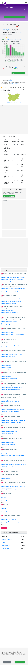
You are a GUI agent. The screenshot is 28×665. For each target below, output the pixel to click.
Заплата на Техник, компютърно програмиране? (12, 345)
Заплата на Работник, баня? (7, 452)
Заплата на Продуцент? (6, 488)
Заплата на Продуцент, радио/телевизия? (11, 489)
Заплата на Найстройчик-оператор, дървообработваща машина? (9, 322)
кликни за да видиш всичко (19, 73)
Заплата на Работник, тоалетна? (8, 453)
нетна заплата (10, 80)
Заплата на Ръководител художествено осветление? (13, 486)
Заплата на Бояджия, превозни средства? (11, 389)
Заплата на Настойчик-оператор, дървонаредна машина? (12, 325)
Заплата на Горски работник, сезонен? (10, 401)
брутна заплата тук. (15, 83)
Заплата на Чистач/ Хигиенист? (8, 457)
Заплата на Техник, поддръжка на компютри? (11, 346)
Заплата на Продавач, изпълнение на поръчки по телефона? (12, 507)
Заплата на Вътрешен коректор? (8, 303)
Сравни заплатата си (9, 196)
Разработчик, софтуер (7, 545)
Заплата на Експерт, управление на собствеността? (13, 420)
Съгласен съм (19, 661)
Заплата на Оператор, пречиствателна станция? (12, 279)
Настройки (7, 661)
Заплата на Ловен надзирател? (8, 444)
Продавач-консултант (7, 539)
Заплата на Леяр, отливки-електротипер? (11, 298)
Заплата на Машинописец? (7, 332)
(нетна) (21, 32)
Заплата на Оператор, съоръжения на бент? (11, 281)
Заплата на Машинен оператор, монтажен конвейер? (13, 499)
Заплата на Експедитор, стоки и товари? (10, 312)
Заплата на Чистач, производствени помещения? (12, 455)
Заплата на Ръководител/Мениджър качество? (12, 423)
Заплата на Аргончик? (6, 367)
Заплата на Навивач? (6, 478)
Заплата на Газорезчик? (6, 369)
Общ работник (5, 548)
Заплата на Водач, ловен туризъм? (9, 378)
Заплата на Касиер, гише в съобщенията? (11, 411)
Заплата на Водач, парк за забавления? (10, 380)
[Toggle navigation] (26, 2)
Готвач (3, 542)
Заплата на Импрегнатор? (7, 358)
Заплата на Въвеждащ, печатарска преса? (11, 301)
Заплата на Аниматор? (6, 376)
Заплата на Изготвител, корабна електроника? (12, 467)
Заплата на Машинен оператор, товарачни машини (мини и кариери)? (13, 289)
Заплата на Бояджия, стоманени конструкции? (12, 387)
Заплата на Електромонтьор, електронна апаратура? (13, 464)
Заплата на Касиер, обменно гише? (9, 412)
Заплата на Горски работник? (8, 400)
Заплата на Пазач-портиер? (7, 442)
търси (14, 17)
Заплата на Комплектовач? (7, 476)
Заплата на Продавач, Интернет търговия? (11, 510)
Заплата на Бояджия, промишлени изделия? (11, 390)
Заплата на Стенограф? (6, 336)
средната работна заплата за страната (15, 39)
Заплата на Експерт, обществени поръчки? (11, 422)
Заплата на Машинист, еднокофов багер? (10, 291)
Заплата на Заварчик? (6, 365)
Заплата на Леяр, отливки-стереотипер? (10, 299)
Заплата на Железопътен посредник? (10, 314)
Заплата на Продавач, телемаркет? (9, 511)
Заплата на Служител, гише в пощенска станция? (12, 409)
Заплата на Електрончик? (7, 466)
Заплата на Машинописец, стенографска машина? (12, 334)
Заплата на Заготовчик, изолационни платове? (12, 354)
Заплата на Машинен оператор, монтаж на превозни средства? (13, 496)
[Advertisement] (14, 120)
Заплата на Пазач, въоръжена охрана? (10, 445)
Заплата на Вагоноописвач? (7, 310)
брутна (17, 67)
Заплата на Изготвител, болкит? (8, 356)
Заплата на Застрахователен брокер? (10, 522)
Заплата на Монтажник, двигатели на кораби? (12, 500)
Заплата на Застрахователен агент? (9, 521)
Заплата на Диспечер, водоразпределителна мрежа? (13, 277)
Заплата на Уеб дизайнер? (7, 433)
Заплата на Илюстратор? (7, 434)
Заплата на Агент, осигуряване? (8, 519)
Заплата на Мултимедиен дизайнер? (9, 431)
